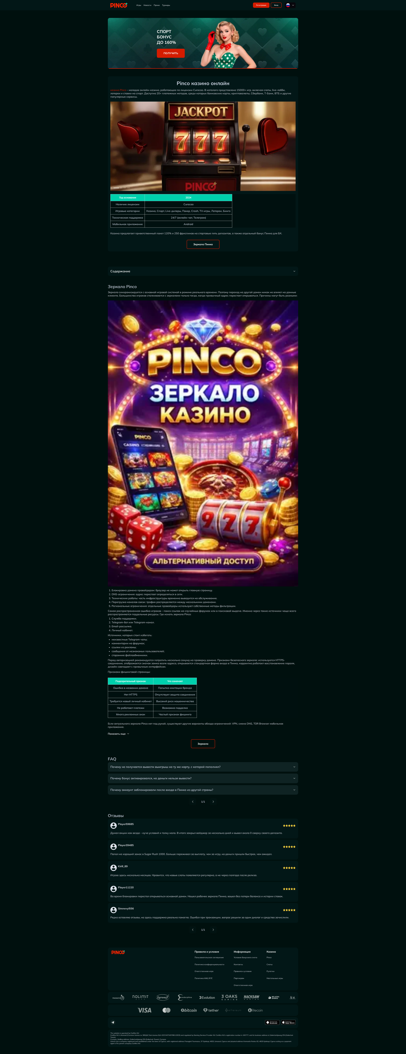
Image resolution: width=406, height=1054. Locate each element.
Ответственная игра (204, 971)
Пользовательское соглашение (209, 957)
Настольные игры (275, 978)
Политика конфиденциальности (209, 964)
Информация (242, 951)
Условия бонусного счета (245, 957)
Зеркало (203, 743)
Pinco (269, 957)
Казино (271, 951)
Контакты (238, 964)
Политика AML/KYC (204, 978)
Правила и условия (207, 951)
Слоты (269, 964)
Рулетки (270, 971)
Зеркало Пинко (203, 244)
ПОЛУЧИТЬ (171, 53)
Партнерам (239, 978)
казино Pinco (118, 90)
